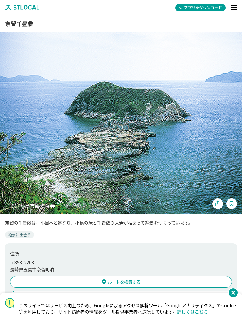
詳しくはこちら (192, 311)
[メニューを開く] (234, 8)
